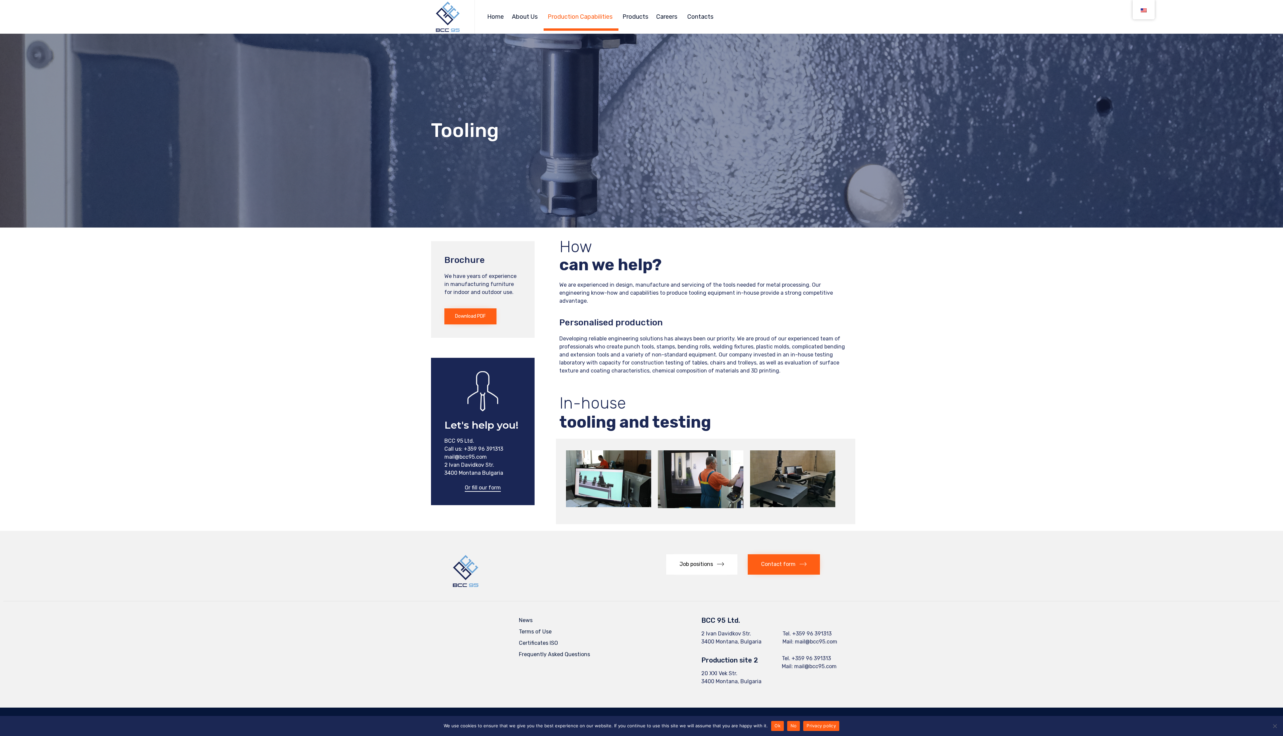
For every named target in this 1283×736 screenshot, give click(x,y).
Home (495, 16)
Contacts (700, 16)
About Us (525, 16)
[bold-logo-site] (465, 586)
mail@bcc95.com (816, 641)
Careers (666, 16)
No (794, 725)
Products (635, 16)
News (526, 620)
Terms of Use (535, 631)
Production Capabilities (580, 16)
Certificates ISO (538, 643)
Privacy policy (821, 725)
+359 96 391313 (812, 633)
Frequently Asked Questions (554, 654)
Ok (777, 725)
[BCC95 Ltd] (447, 16)
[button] (470, 316)
